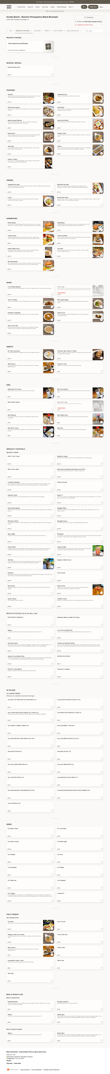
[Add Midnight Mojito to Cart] (101, 515)
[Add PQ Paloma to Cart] (101, 541)
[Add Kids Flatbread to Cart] (52, 422)
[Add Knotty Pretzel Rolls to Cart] (101, 127)
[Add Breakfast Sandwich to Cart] (101, 1008)
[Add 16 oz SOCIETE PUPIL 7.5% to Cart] (52, 784)
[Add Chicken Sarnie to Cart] (52, 242)
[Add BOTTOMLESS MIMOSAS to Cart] (52, 624)
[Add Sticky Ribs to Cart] (52, 153)
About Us (30, 7)
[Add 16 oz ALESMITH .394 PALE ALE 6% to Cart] (101, 745)
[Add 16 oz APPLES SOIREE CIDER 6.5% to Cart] (52, 732)
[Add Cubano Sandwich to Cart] (101, 242)
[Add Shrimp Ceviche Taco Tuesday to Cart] (52, 941)
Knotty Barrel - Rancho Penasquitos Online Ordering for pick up (52, 2)
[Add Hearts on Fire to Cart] (101, 593)
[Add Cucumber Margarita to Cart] (52, 489)
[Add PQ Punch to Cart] (52, 580)
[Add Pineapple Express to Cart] (101, 528)
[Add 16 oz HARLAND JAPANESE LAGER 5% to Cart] (101, 719)
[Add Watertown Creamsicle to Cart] (101, 676)
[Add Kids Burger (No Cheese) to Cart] (52, 396)
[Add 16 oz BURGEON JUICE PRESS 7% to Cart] (101, 784)
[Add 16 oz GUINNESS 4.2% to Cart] (52, 810)
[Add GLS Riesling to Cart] (52, 861)
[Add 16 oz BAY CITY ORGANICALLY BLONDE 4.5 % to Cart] (52, 706)
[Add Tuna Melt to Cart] (101, 255)
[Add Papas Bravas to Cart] (52, 140)
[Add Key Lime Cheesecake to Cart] (52, 358)
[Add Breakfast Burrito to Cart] (52, 1008)
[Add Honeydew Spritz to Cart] (52, 502)
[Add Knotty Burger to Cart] (52, 229)
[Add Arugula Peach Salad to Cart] (52, 191)
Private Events (21, 7)
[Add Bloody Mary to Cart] (101, 1021)
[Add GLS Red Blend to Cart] (52, 874)
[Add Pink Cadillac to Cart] (52, 541)
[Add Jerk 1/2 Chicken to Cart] (52, 306)
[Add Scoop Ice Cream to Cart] (101, 371)
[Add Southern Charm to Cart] (101, 605)
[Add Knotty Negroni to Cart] (52, 605)
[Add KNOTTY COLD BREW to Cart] (52, 676)
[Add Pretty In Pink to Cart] (52, 554)
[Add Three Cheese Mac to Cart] (52, 332)
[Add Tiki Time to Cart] (52, 567)
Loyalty (52, 7)
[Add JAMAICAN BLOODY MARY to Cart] (101, 650)
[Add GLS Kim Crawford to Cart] (52, 848)
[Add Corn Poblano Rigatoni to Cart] (52, 294)
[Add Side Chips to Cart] (52, 980)
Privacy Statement (36, 1069)
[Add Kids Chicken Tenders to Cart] (52, 409)
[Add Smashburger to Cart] (101, 229)
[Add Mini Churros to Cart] (52, 371)
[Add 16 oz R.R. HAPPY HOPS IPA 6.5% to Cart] (52, 771)
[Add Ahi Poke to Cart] (52, 101)
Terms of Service (24, 1069)
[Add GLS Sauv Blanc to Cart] (101, 835)
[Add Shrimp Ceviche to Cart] (101, 140)
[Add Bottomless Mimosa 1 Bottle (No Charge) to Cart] (101, 624)
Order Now (93, 7)
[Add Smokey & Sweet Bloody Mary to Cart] (52, 663)
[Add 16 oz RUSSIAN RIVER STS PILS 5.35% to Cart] (101, 706)
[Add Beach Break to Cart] (52, 593)
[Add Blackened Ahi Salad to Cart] (101, 191)
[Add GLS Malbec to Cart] (101, 874)
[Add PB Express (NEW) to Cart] (52, 528)
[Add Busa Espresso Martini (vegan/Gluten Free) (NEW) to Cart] (101, 476)
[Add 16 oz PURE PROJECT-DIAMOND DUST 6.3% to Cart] (52, 797)
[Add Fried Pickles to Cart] (101, 114)
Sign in (101, 7)
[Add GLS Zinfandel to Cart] (101, 887)
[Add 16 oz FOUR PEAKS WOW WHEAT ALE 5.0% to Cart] (52, 745)
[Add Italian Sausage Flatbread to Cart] (52, 127)
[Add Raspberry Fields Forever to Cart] (101, 567)
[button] (71, 7)
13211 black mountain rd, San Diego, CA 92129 (19, 1056)
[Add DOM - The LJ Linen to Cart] (52, 463)
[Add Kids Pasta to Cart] (101, 435)
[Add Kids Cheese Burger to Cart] (101, 396)
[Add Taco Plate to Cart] (52, 928)
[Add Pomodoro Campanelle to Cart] (52, 319)
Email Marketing (61, 7)
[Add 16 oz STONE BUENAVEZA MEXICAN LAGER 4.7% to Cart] (52, 719)
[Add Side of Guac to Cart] (101, 967)
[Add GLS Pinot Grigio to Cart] (101, 848)
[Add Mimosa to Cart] (52, 637)
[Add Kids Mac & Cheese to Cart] (52, 435)
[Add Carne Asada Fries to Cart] (101, 941)
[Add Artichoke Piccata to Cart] (101, 101)
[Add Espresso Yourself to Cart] (101, 489)
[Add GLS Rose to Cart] (101, 861)
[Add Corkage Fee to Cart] (101, 900)
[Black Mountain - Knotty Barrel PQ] (9, 7)
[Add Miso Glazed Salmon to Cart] (101, 306)
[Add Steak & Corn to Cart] (101, 319)
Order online (17, 1063)
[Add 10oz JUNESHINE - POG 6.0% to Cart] (101, 732)
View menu (9, 1063)
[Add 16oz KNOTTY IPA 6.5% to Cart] (52, 758)
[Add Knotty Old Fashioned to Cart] (52, 515)
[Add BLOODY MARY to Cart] (52, 650)
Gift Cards (45, 7)
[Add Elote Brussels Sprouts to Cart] (52, 114)
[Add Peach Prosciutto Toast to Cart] (52, 74)
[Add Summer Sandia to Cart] (101, 554)
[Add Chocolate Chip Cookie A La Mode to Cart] (101, 358)
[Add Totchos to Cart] (101, 153)
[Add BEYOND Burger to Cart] (52, 268)
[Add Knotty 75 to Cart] (101, 502)
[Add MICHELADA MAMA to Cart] (101, 663)
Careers (37, 7)
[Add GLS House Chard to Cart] (52, 835)
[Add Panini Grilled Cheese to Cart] (52, 255)
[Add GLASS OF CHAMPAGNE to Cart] (101, 637)
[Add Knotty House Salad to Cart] (101, 204)
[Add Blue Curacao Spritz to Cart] (52, 476)
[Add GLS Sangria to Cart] (52, 900)
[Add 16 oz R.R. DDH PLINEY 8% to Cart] (101, 771)
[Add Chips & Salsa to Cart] (101, 954)
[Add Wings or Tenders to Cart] (52, 166)
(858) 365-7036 (10, 1054)
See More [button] (71, 2)
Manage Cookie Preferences (51, 1069)
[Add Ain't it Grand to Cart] (101, 580)
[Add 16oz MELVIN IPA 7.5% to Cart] (101, 758)
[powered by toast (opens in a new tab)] (13, 1070)
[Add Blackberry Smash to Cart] (101, 463)
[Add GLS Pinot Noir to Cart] (52, 887)
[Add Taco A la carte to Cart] (101, 928)
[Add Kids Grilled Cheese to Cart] (101, 422)
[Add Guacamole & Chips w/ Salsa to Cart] (52, 967)
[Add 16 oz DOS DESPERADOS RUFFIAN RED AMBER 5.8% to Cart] (101, 797)
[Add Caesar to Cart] (52, 204)
